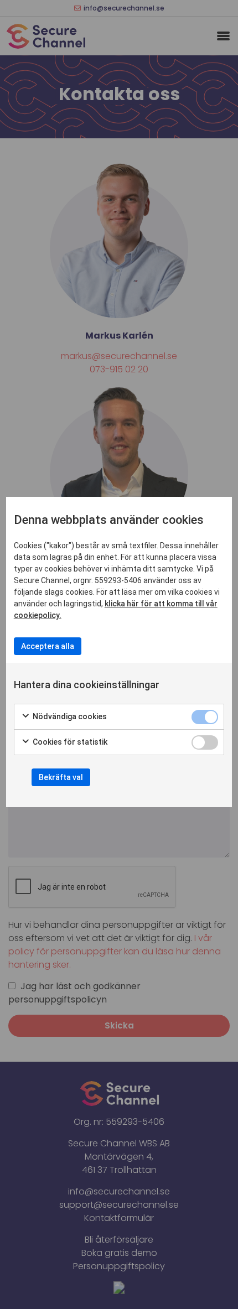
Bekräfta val (61, 777)
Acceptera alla (47, 646)
